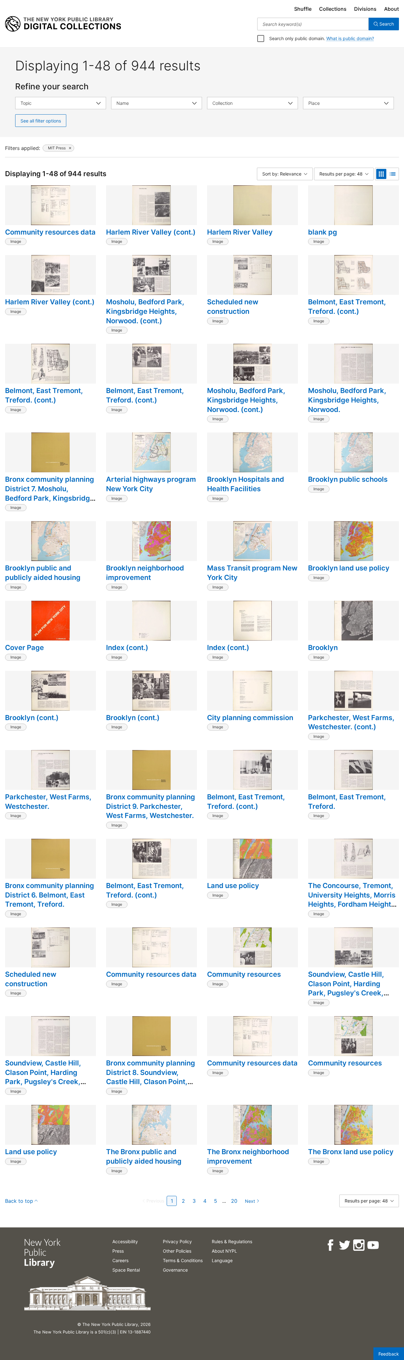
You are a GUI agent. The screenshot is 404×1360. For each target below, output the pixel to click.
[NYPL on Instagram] (358, 1245)
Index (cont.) (127, 647)
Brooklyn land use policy (348, 568)
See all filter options (41, 120)
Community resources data (50, 232)
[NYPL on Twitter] (344, 1245)
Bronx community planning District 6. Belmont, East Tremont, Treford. (49, 894)
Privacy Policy (177, 1241)
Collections (333, 9)
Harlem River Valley (240, 232)
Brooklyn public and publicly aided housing (42, 573)
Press (118, 1251)
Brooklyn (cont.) (32, 717)
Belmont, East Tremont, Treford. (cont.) (347, 306)
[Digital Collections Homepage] (63, 24)
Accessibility (125, 1241)
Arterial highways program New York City (151, 484)
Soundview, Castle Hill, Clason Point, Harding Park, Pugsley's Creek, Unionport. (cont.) (346, 988)
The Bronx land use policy (351, 1152)
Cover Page (24, 647)
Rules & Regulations (232, 1241)
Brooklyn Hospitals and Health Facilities (245, 484)
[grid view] (381, 174)
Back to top (19, 1201)
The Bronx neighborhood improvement (248, 1156)
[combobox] (313, 24)
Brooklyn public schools (348, 479)
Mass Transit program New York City (252, 573)
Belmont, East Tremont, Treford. (347, 801)
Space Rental (126, 1270)
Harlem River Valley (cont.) (151, 232)
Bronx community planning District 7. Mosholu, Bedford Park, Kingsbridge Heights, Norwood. (49, 493)
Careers (120, 1260)
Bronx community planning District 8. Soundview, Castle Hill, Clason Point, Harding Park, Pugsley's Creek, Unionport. (150, 1082)
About (391, 9)
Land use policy (233, 885)
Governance (175, 1270)
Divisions (365, 9)
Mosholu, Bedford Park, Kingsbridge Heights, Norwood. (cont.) (145, 311)
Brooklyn (323, 647)
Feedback (388, 1354)
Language (222, 1260)
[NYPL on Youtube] (372, 1245)
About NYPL (224, 1251)
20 (234, 1201)
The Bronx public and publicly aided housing (143, 1156)
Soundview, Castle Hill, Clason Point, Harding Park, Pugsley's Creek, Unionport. (43, 1077)
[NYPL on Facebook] (330, 1245)
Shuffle (303, 9)
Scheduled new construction (232, 306)
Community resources (244, 974)
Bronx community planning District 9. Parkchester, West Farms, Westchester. (150, 806)
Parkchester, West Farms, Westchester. (48, 801)
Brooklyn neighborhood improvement (145, 573)
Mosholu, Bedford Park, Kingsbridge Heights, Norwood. (347, 399)
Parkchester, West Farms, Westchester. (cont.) (351, 722)
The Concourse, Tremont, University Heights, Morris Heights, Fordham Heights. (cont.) (352, 899)
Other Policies (177, 1251)
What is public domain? (350, 38)
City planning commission (250, 717)
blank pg (322, 232)
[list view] (393, 174)
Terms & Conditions (183, 1260)
